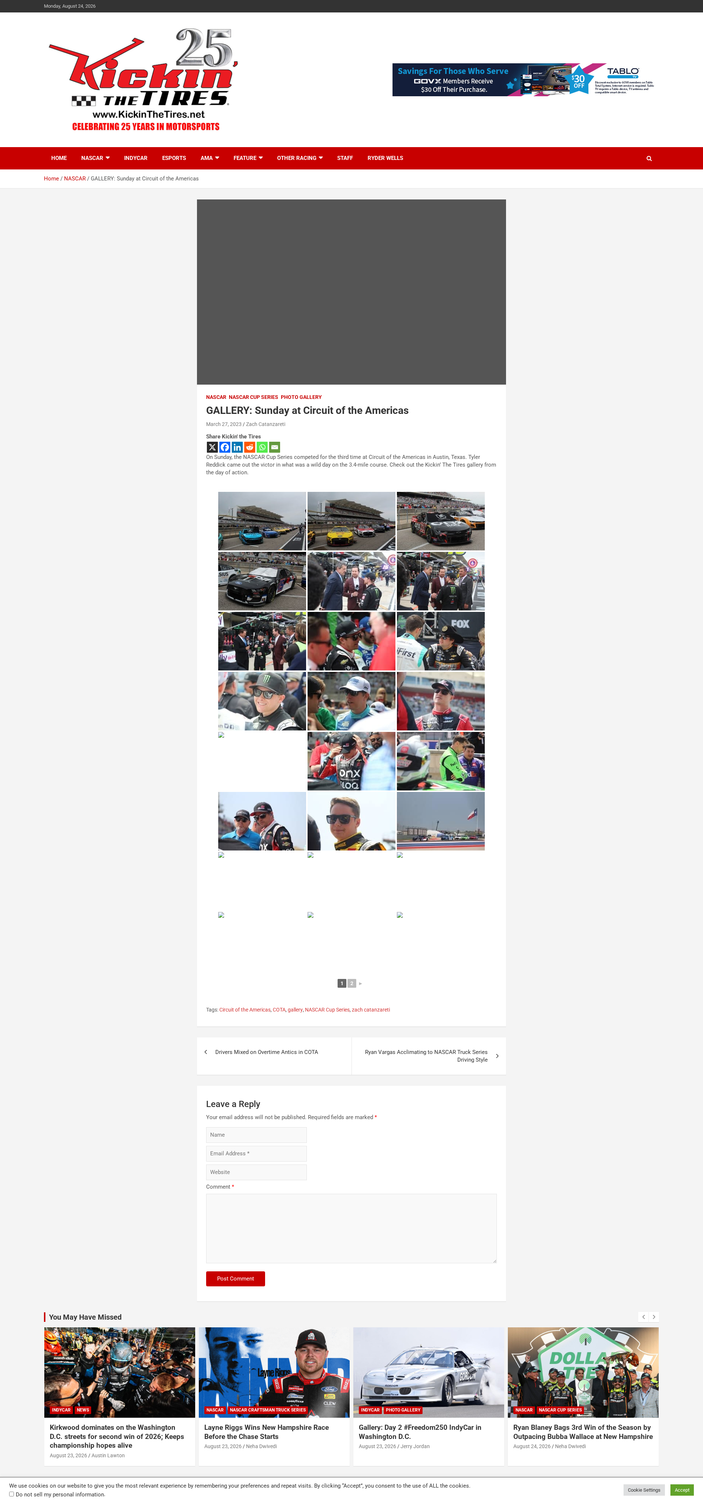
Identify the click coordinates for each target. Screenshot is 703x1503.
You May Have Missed (85, 1317)
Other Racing (296, 158)
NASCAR (92, 158)
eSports (174, 158)
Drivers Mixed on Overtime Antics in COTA (266, 1052)
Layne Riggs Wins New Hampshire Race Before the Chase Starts (266, 1432)
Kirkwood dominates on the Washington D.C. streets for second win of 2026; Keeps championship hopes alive (117, 1436)
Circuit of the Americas (245, 1010)
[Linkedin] (237, 447)
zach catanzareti (371, 1010)
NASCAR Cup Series (253, 397)
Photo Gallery (301, 397)
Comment (220, 1187)
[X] (212, 447)
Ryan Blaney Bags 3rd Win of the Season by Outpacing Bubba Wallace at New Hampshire (583, 1432)
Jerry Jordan (415, 1446)
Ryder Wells (385, 158)
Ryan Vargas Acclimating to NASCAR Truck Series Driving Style (426, 1056)
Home (59, 158)
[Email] (274, 447)
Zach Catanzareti (265, 424)
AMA (207, 158)
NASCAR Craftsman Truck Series (268, 1410)
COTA (279, 1010)
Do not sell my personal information (60, 1494)
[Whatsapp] (262, 447)
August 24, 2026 (532, 1446)
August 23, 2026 (68, 1455)
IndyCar (136, 158)
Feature (245, 158)
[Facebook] (224, 447)
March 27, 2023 (224, 424)
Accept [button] (682, 1490)
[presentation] (643, 1317)
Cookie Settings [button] (644, 1490)
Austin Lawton (108, 1455)
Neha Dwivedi (261, 1446)
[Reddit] (249, 447)
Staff (345, 158)
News (83, 1410)
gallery (295, 1010)
